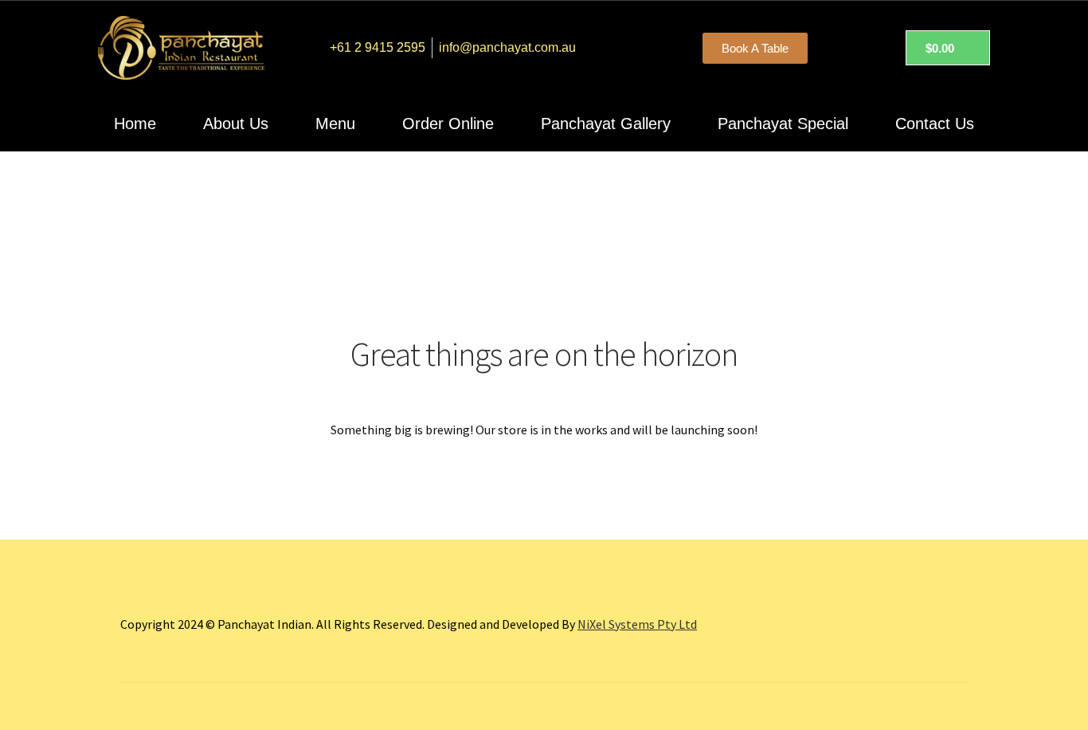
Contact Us (934, 123)
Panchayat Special (783, 123)
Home (135, 123)
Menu (335, 123)
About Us (235, 123)
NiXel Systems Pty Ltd (637, 624)
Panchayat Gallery (606, 123)
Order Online (448, 123)
